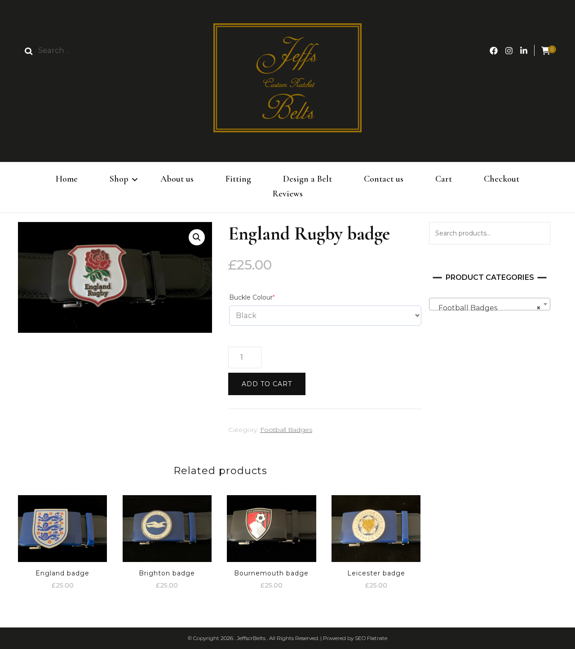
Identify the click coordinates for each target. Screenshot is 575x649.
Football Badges (286, 430)
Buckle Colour (267, 297)
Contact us (383, 179)
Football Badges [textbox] (487, 308)
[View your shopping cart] (545, 51)
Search (539, 233)
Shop (119, 179)
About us (177, 179)
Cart (443, 179)
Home (67, 179)
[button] (197, 237)
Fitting (238, 179)
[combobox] (489, 304)
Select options (62, 525)
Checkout (501, 179)
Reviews (288, 193)
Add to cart (267, 384)
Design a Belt (307, 179)
